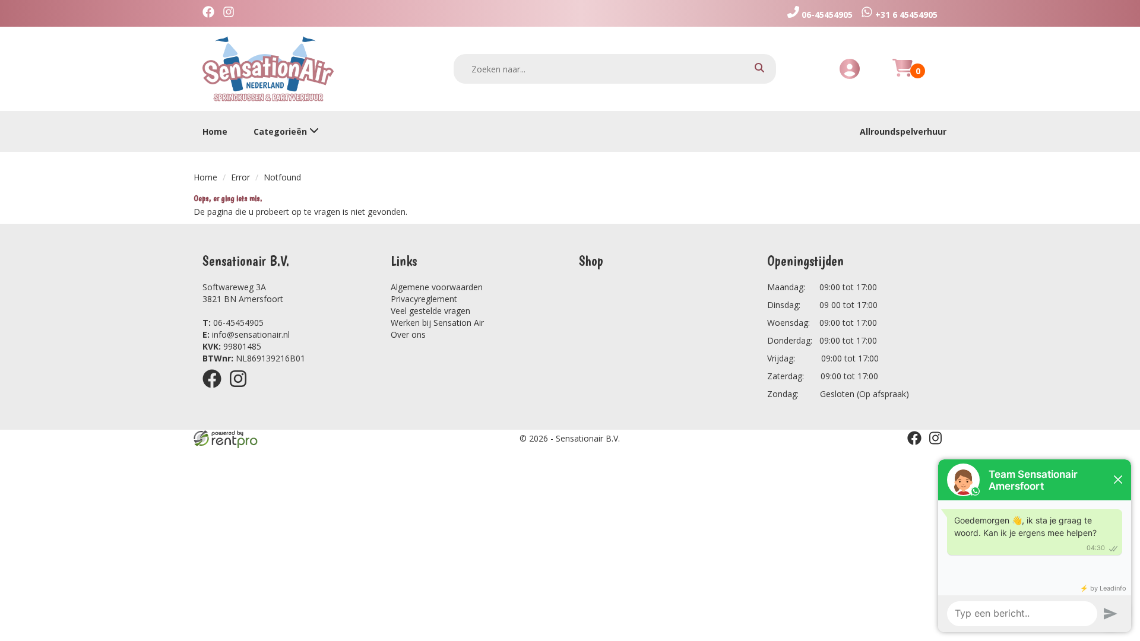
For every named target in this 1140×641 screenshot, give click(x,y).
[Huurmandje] (902, 74)
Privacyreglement (424, 298)
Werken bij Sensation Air (437, 322)
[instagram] (242, 389)
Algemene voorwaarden (437, 287)
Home (214, 131)
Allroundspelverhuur (903, 131)
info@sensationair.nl (246, 334)
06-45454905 (233, 322)
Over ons (408, 334)
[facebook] (215, 389)
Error (240, 177)
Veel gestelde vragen (430, 310)
